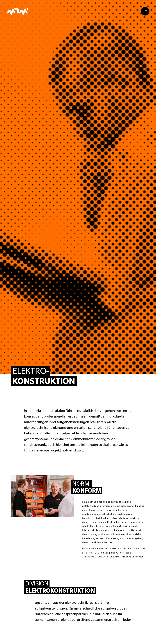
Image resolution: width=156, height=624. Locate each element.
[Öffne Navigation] (145, 11)
